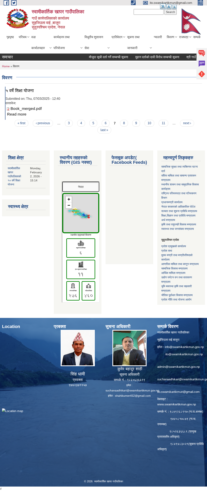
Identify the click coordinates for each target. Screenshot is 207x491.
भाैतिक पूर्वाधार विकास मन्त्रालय (177, 295)
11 (163, 123)
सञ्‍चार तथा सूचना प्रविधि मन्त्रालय (179, 211)
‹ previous (43, 123)
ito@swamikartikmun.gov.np (184, 354)
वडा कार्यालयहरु (38, 42)
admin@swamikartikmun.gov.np (178, 366)
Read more (16, 114)
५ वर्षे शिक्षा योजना (19, 90)
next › (187, 123)
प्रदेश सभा (166, 250)
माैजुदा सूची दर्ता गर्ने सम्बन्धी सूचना (99, 57)
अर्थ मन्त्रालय (168, 220)
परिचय (22, 37)
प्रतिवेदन (117, 37)
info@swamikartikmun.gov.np (184, 347)
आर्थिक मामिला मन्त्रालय (173, 272)
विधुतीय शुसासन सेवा (93, 42)
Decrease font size (174, 7)
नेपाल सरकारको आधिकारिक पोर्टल (178, 206)
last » (104, 130)
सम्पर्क (197, 37)
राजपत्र (183, 37)
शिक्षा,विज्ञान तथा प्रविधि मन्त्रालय (178, 215)
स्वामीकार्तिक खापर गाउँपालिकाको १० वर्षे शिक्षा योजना (14, 176)
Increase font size (163, 6)
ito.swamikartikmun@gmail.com (178, 391)
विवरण (170, 37)
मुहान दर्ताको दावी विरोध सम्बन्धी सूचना (148, 57)
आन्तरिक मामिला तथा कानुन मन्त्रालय (180, 264)
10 (149, 123)
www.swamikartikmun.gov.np (176, 404)
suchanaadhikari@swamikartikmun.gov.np (132, 390)
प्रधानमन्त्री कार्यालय (172, 202)
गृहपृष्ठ (10, 37)
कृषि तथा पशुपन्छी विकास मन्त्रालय (178, 224)
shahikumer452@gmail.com (133, 395)
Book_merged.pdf (26, 108)
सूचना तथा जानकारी (133, 42)
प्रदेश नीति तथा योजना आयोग (176, 299)
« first (21, 123)
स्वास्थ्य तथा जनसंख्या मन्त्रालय (177, 228)
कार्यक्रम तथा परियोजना (62, 42)
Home (6, 66)
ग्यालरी (158, 37)
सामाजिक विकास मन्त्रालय (174, 268)
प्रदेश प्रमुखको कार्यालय (173, 246)
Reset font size (168, 6)
